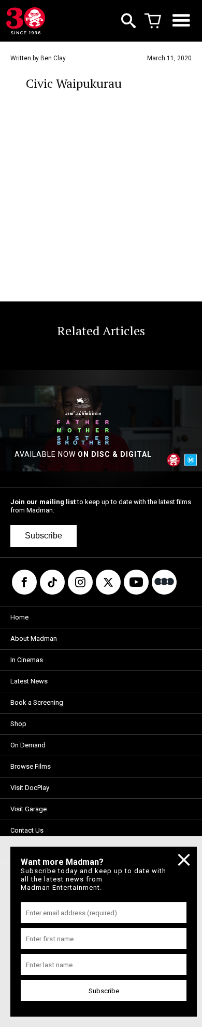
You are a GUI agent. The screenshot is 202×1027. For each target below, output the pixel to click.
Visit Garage (28, 809)
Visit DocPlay (29, 788)
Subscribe (43, 535)
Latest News (29, 681)
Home (19, 617)
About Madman (33, 638)
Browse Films (30, 766)
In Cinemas (26, 660)
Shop (18, 724)
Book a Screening (36, 702)
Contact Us (27, 830)
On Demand (28, 745)
